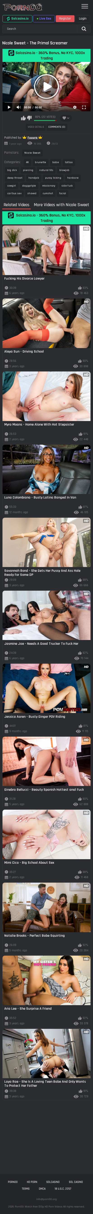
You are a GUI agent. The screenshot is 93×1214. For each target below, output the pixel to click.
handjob (33, 178)
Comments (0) (56, 127)
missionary (49, 185)
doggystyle (29, 185)
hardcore (73, 178)
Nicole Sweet (32, 153)
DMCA (42, 1189)
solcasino (53, 1182)
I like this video (23, 118)
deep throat (14, 178)
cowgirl (11, 185)
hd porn (32, 1182)
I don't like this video (29, 118)
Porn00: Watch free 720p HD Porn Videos (38, 1206)
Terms (26, 1189)
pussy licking (53, 178)
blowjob (64, 170)
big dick (12, 170)
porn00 (13, 1182)
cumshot (48, 193)
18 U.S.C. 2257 (63, 1189)
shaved (32, 193)
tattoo (69, 162)
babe (55, 162)
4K (27, 162)
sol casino (76, 1182)
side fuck (67, 185)
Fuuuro (33, 138)
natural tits (46, 170)
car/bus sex (14, 193)
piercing (28, 170)
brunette (40, 162)
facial (62, 193)
